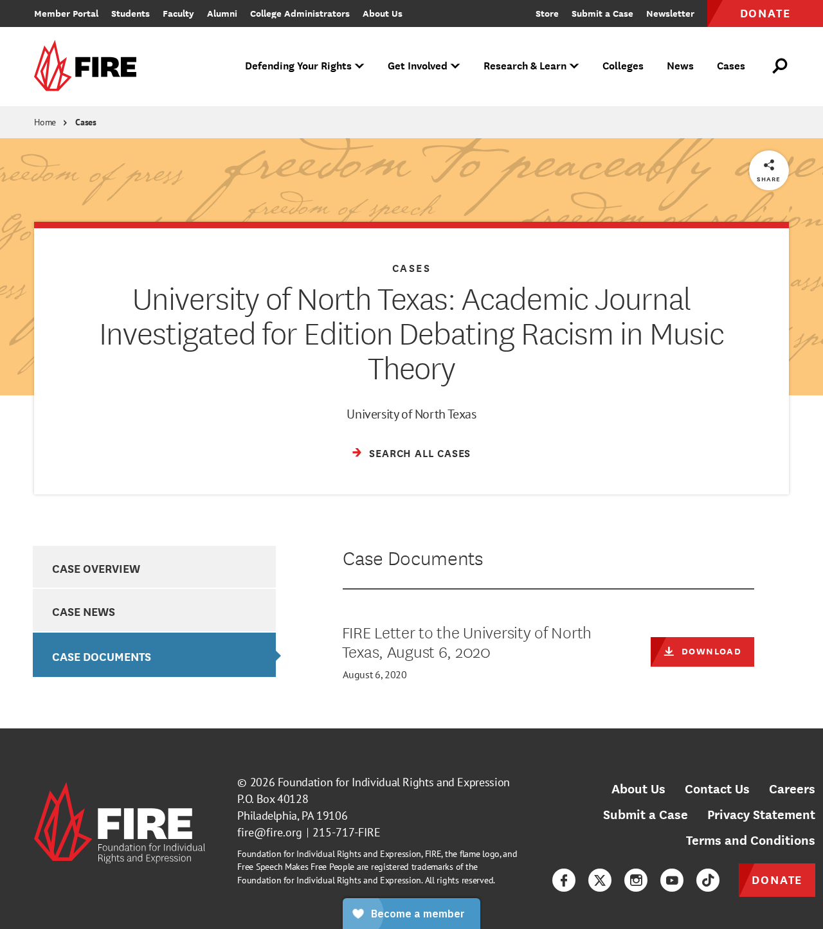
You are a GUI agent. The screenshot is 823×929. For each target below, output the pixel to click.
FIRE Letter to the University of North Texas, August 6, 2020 (467, 641)
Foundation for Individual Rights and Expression (394, 782)
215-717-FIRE (346, 832)
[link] (89, 66)
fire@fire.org (269, 832)
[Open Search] (780, 66)
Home (45, 122)
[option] (154, 567)
